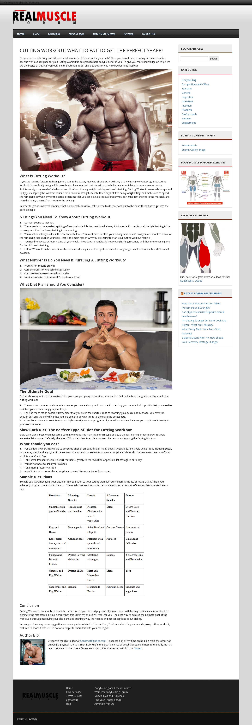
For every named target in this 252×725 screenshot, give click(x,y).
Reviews (186, 118)
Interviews (187, 101)
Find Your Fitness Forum (108, 699)
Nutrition (187, 105)
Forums (129, 33)
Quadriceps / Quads (191, 280)
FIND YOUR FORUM (104, 33)
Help (68, 703)
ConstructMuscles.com (93, 640)
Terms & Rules (74, 695)
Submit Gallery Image (194, 149)
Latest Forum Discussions (203, 293)
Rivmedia (33, 718)
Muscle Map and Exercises (109, 695)
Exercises (54, 33)
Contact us (72, 699)
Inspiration (188, 97)
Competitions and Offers (195, 84)
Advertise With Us (104, 703)
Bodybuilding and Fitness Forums (112, 688)
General (186, 92)
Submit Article (189, 145)
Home (20, 33)
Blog (36, 33)
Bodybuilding (189, 80)
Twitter (137, 648)
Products (187, 109)
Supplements (189, 122)
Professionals (189, 114)
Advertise (148, 33)
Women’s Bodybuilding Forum (111, 692)
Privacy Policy (73, 692)
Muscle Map (77, 33)
